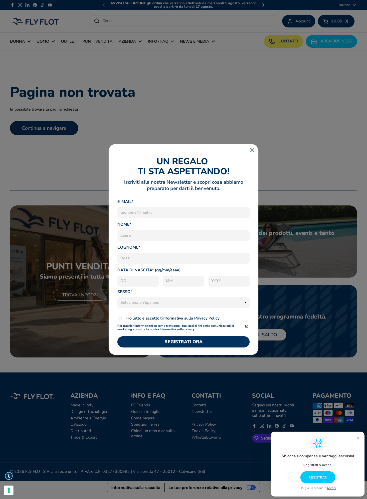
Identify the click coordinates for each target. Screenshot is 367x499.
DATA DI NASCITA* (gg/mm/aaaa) (149, 270)
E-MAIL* (125, 201)
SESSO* (124, 292)
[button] (8, 476)
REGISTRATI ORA (184, 342)
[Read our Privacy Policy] (247, 326)
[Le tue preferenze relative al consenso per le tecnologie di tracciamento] (8, 490)
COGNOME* (128, 247)
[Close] (252, 150)
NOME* (124, 224)
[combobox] (183, 302)
